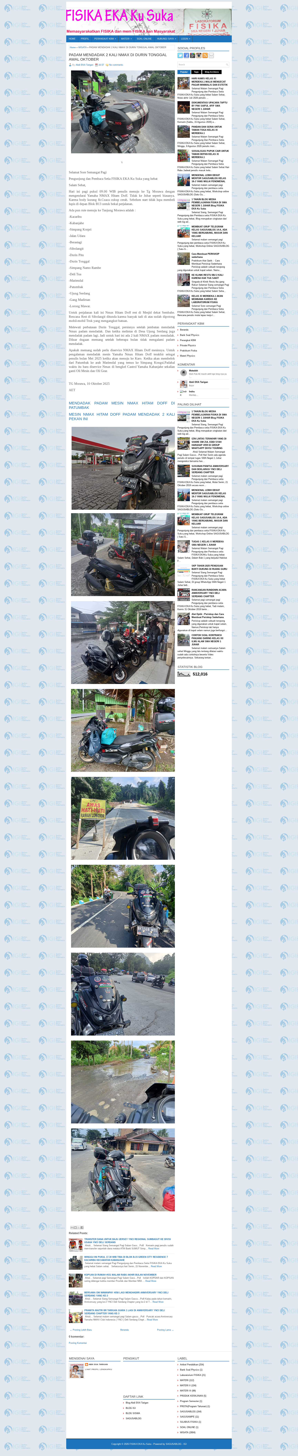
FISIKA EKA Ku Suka (140, 1444)
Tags (196, 72)
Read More (153, 1248)
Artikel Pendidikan (189, 1364)
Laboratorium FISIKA (190, 1375)
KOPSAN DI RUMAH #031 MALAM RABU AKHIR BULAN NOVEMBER (120, 1274)
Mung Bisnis (192, 1452)
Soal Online (144, 38)
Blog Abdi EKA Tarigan (137, 1402)
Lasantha (132, 1452)
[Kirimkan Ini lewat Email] (72, 1227)
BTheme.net (170, 1452)
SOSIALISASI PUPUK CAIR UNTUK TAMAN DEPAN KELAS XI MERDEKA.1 (210, 154)
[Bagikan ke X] (78, 1227)
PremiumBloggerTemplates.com (150, 1452)
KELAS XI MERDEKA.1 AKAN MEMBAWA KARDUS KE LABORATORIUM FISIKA (207, 299)
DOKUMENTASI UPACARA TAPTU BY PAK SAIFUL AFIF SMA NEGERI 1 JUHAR (209, 105)
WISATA (82, 47)
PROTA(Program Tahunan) (193, 1406)
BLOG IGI (131, 1408)
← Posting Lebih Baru (81, 1330)
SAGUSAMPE (187, 1416)
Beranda (124, 1330)
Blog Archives (212, 72)
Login (185, 38)
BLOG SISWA (133, 1413)
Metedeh (193, 370)
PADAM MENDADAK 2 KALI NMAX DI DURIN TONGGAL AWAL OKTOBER (118, 57)
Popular (184, 72)
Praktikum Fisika (188, 350)
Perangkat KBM (105, 38)
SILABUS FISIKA (189, 1422)
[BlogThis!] (75, 1227)
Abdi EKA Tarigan (198, 382)
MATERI (184, 1380)
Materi (126, 38)
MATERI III (185, 1390)
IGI (185, 1444)
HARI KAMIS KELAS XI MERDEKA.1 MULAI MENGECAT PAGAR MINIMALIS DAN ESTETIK (210, 81)
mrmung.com (204, 1452)
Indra (192, 391)
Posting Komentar (78, 1343)
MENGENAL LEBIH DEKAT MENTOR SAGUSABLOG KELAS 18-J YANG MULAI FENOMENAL (209, 178)
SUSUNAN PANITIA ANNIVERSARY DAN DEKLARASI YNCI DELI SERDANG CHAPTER (210, 469)
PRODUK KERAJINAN (191, 1396)
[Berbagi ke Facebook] (82, 1227)
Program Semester (189, 1401)
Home (72, 38)
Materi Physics (187, 356)
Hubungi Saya (166, 38)
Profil (85, 38)
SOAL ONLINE (187, 1427)
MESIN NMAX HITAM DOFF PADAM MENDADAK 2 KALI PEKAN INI (122, 416)
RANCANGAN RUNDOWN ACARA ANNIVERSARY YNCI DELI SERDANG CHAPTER (209, 593)
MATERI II (185, 1385)
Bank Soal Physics (189, 335)
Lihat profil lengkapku (98, 1369)
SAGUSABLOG (133, 1418)
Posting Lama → (165, 1330)
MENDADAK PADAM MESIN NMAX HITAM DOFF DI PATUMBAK (122, 405)
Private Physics (188, 345)
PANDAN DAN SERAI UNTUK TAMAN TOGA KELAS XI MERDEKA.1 (207, 130)
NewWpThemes (103, 1452)
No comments (116, 65)
